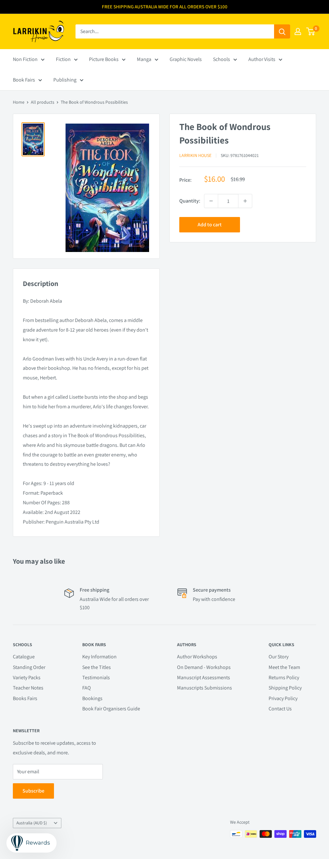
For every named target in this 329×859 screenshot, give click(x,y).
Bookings (92, 698)
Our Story (279, 656)
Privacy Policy (283, 698)
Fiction (63, 59)
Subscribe (33, 790)
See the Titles (96, 667)
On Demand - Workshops (204, 667)
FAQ (86, 687)
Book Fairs (24, 79)
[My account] (298, 31)
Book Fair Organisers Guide (111, 708)
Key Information (99, 656)
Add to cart (210, 224)
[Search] (282, 31)
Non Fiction (25, 59)
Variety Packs (26, 677)
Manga (144, 59)
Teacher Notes (28, 687)
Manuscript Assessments (203, 677)
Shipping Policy (285, 687)
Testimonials (96, 677)
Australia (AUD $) (31, 823)
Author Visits (261, 59)
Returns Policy (284, 677)
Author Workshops (197, 656)
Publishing (64, 79)
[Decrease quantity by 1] (211, 201)
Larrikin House (195, 155)
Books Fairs (25, 698)
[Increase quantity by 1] (245, 201)
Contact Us (280, 708)
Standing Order (29, 667)
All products (42, 102)
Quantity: (189, 200)
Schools (221, 59)
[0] (311, 31)
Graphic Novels (186, 59)
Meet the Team (284, 667)
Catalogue (24, 656)
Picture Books (104, 59)
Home (18, 102)
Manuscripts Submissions (204, 687)
